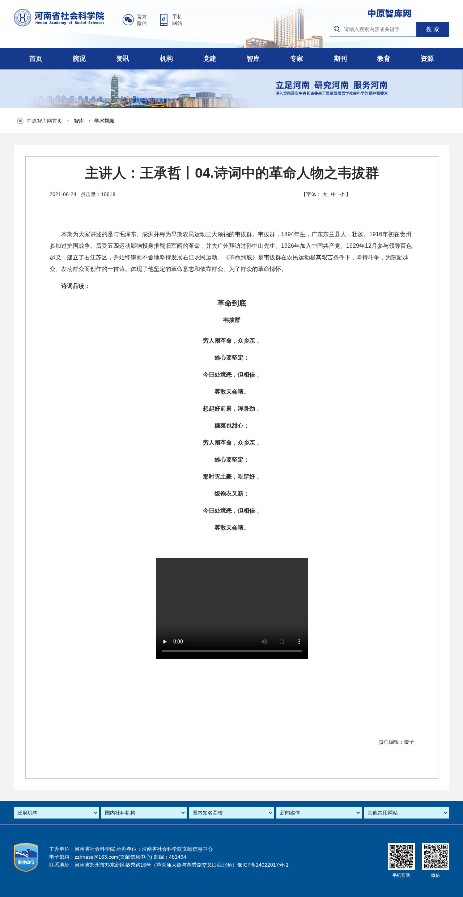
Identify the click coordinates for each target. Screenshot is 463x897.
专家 (296, 58)
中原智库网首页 (44, 121)
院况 (79, 58)
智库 (253, 58)
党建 (209, 58)
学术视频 (104, 121)
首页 (35, 58)
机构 (166, 58)
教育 (383, 58)
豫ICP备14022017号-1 (263, 865)
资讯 (122, 58)
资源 (427, 58)
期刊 (340, 58)
